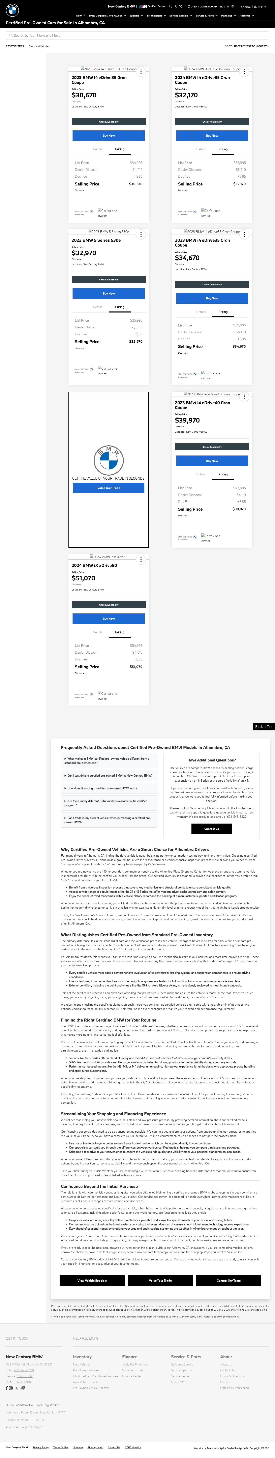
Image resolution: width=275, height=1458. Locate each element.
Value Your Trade (108, 488)
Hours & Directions (232, 1376)
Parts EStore (179, 1382)
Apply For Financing (135, 1364)
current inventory (100, 903)
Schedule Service (182, 1364)
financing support (78, 1131)
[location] (232, 6)
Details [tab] (97, 149)
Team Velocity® (215, 1448)
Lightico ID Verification (234, 1388)
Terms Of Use (60, 1447)
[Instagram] (11, 1388)
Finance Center (132, 1376)
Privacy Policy (41, 1447)
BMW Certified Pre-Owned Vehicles (95, 1376)
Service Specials (181, 1370)
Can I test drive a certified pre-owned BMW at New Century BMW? (110, 775)
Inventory (82, 1356)
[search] (171, 6)
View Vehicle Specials (92, 1280)
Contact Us (211, 829)
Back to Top (263, 726)
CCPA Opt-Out (133, 1447)
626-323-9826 (23, 1382)
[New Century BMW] (34, 10)
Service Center (180, 1376)
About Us (226, 1364)
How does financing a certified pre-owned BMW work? (102, 788)
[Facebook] (7, 1388)
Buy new (109, 135)
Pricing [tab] (119, 149)
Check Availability (108, 121)
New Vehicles (81, 1364)
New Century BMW (17, 1447)
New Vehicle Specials (86, 1382)
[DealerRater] (23, 1388)
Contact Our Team (229, 1280)
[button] (141, 72)
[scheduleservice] (176, 6)
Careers (225, 1382)
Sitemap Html (95, 1447)
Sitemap (78, 1447)
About (226, 1356)
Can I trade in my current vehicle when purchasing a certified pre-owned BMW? (107, 820)
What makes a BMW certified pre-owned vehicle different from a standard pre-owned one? (106, 761)
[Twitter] (16, 1388)
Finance (130, 1356)
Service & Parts (186, 1356)
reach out (95, 1236)
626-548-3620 (24, 1370)
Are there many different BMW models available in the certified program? (105, 803)
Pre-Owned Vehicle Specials (91, 1388)
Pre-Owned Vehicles (86, 1370)
